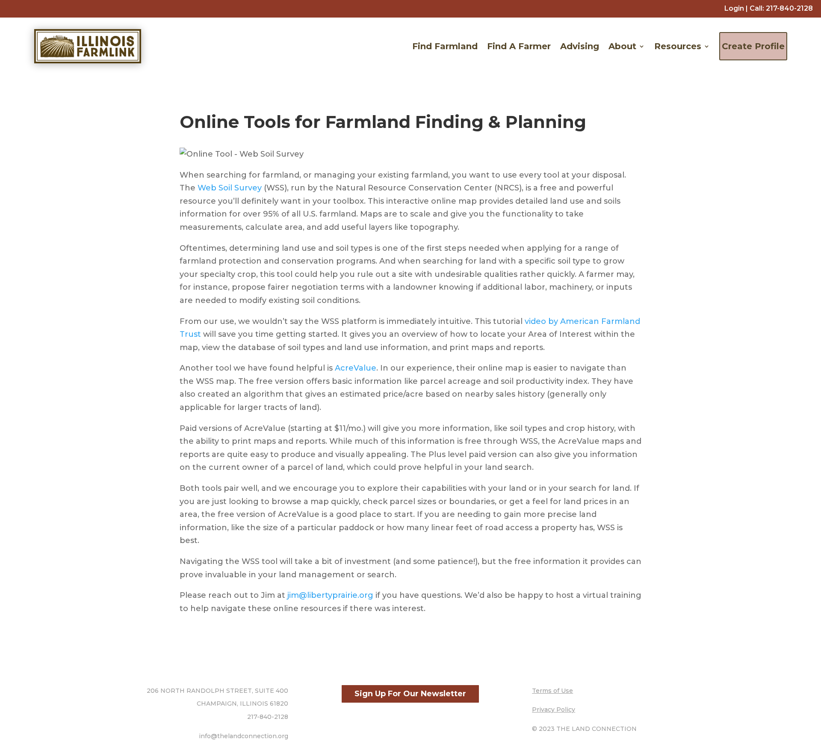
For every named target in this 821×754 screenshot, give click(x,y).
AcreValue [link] (355, 368)
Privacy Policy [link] (553, 709)
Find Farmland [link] (445, 46)
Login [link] (734, 8)
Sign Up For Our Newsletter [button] (410, 693)
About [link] (622, 46)
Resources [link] (677, 46)
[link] (789, 8)
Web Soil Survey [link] (230, 188)
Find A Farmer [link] (519, 46)
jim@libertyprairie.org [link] (330, 595)
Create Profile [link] (753, 46)
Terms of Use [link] (552, 691)
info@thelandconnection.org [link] (243, 736)
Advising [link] (579, 46)
